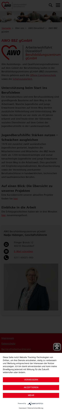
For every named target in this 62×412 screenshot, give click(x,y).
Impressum (23, 408)
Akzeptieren (31, 387)
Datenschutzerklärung (35, 408)
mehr (31, 395)
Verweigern (31, 379)
